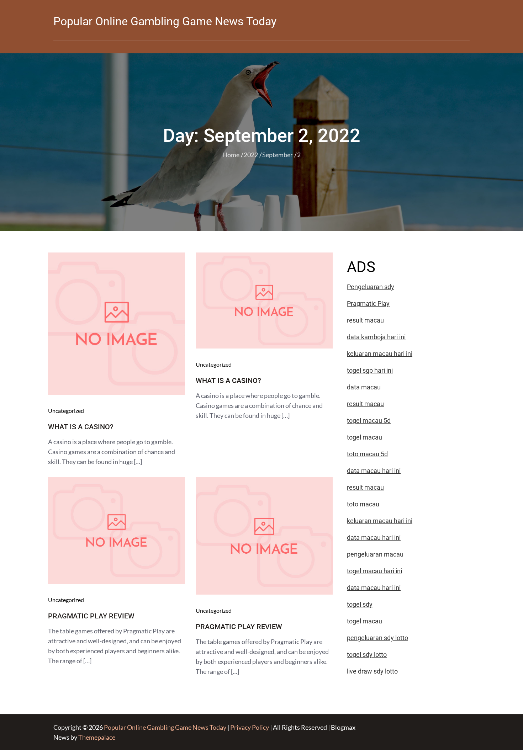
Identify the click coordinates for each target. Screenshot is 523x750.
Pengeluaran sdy (370, 287)
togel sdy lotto (367, 654)
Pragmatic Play (368, 303)
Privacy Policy (249, 727)
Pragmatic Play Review (91, 616)
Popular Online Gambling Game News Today (164, 21)
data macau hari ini (374, 587)
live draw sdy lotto (372, 671)
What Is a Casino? (80, 426)
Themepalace (96, 737)
